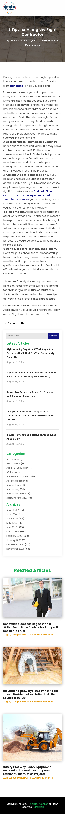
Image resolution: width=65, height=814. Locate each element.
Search (53, 335)
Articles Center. (39, 803)
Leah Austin (16, 40)
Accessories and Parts (18, 476)
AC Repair (11, 472)
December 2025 (15, 544)
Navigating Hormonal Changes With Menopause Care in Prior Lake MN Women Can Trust (30, 415)
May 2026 (11, 523)
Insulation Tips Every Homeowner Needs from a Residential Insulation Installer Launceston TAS (31, 694)
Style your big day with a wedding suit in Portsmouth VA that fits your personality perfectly (30, 353)
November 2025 (15, 548)
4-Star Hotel (13, 459)
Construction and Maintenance (35, 634)
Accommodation (15, 480)
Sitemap (39, 806)
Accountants (13, 485)
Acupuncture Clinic (17, 498)
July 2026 (11, 514)
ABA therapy (13, 463)
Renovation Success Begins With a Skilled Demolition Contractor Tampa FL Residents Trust (30, 627)
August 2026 (13, 510)
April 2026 (11, 527)
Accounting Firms (16, 493)
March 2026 (12, 531)
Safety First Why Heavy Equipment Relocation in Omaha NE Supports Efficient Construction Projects (27, 770)
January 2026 (13, 540)
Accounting (12, 489)
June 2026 (12, 518)
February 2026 (14, 535)
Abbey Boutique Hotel (18, 467)
